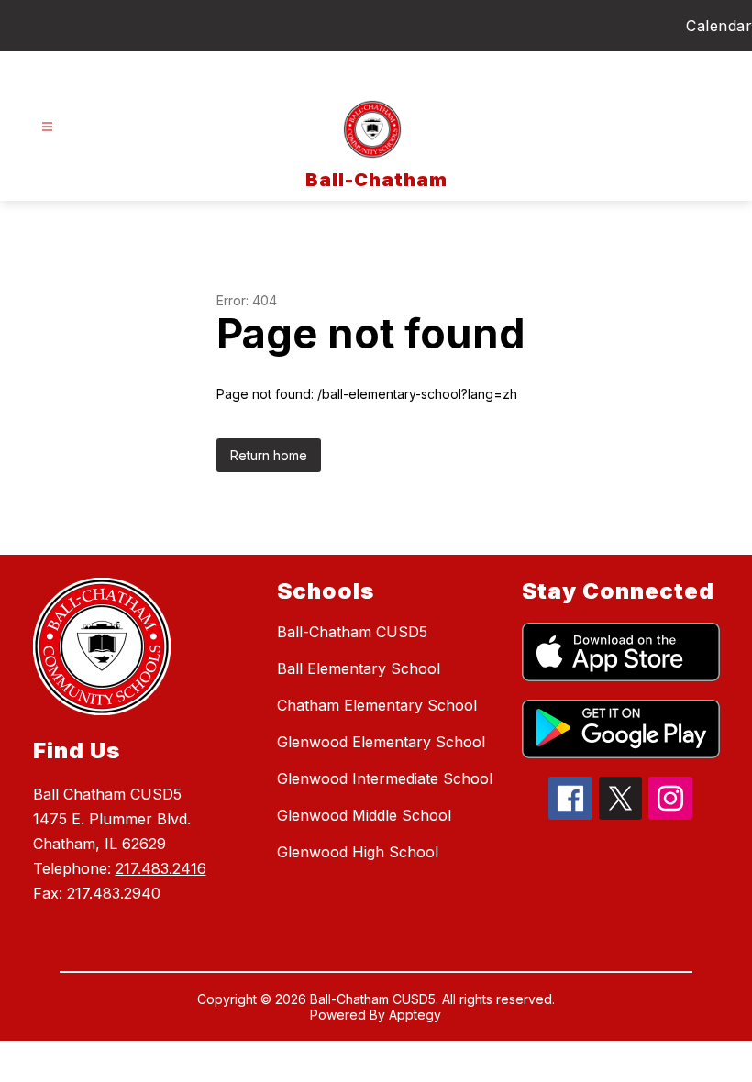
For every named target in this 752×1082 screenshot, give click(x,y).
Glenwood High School (357, 852)
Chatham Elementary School (377, 705)
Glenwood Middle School (364, 815)
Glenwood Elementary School (381, 742)
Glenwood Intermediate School (384, 778)
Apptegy (415, 1014)
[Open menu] (47, 127)
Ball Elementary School (358, 668)
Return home (268, 455)
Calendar (719, 26)
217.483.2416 (161, 868)
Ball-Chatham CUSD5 (352, 632)
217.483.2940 (113, 893)
